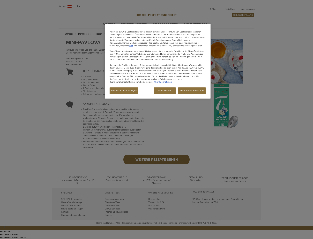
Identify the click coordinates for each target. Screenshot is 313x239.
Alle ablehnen (164, 90)
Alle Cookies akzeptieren (192, 90)
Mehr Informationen (163, 82)
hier (131, 46)
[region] (158, 61)
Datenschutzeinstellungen (124, 90)
